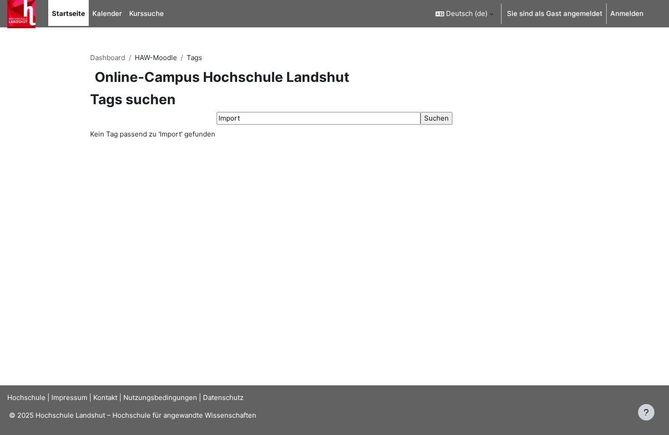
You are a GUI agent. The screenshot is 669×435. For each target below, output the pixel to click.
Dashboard (107, 57)
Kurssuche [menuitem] (146, 13)
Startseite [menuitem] (68, 13)
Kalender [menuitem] (107, 13)
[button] (464, 13)
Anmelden (627, 13)
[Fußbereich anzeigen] (646, 412)
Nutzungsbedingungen (160, 397)
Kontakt (105, 397)
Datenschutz (223, 397)
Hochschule (26, 397)
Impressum (69, 397)
